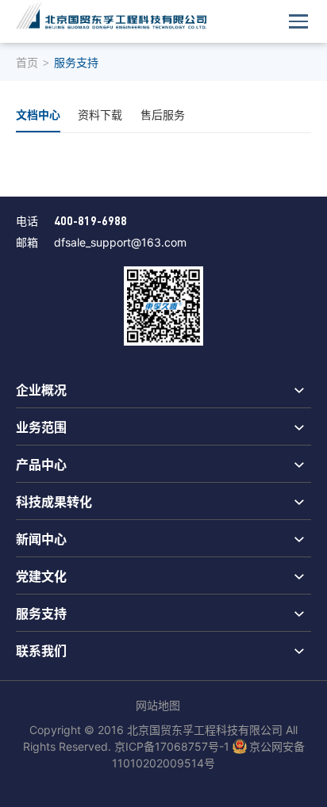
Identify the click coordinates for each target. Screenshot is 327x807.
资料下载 (100, 114)
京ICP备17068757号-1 (171, 746)
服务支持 (41, 612)
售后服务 (162, 114)
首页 (27, 62)
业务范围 (41, 426)
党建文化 (41, 575)
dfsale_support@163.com (120, 242)
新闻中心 (41, 538)
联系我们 (41, 650)
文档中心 (38, 114)
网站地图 (158, 705)
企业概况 (41, 389)
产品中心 (41, 463)
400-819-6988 (90, 220)
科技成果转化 (54, 501)
